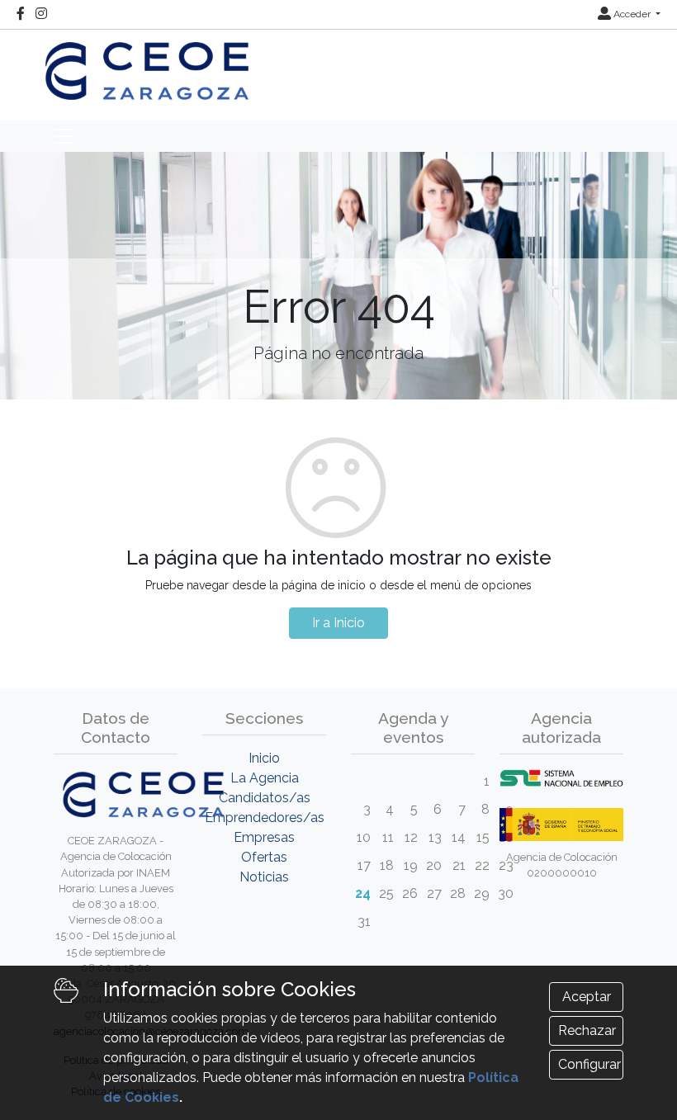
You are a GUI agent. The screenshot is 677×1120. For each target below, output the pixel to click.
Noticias (264, 877)
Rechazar (587, 1030)
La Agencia (264, 778)
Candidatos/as (264, 798)
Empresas (264, 837)
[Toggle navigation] (63, 136)
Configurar (589, 1064)
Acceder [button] (632, 14)
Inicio (264, 758)
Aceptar (586, 996)
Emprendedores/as (264, 817)
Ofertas (264, 857)
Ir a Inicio (338, 623)
